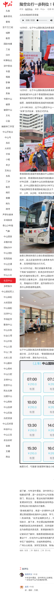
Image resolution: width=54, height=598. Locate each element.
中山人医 (8, 346)
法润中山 (8, 313)
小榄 (8, 159)
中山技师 (8, 407)
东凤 (8, 175)
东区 (8, 142)
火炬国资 (8, 302)
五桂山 (8, 170)
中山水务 (8, 330)
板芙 (8, 186)
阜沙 (8, 164)
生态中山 (8, 280)
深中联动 (8, 65)
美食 (8, 93)
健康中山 (8, 109)
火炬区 (8, 148)
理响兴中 (8, 247)
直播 (8, 87)
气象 (8, 230)
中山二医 (8, 352)
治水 (8, 54)
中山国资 (8, 236)
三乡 (8, 181)
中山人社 (8, 274)
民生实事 (8, 390)
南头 (8, 203)
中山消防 (8, 252)
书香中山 (8, 98)
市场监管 (8, 318)
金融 (8, 445)
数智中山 (8, 324)
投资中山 (8, 385)
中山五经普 (8, 423)
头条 (8, 10)
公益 (8, 120)
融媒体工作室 (8, 126)
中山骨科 (8, 368)
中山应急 (8, 412)
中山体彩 (8, 296)
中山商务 (8, 401)
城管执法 (8, 269)
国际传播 (8, 43)
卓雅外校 (8, 241)
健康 (8, 104)
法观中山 (8, 396)
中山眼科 (8, 363)
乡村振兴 (8, 285)
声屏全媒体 (8, 214)
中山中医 (8, 341)
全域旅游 (8, 219)
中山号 (8, 137)
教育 (8, 38)
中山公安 (8, 434)
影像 (8, 82)
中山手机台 (8, 131)
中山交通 (8, 263)
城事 (8, 32)
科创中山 (8, 429)
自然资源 (8, 418)
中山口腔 (8, 374)
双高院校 (8, 258)
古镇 (8, 153)
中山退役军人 (8, 291)
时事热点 (8, 60)
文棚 (8, 451)
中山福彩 (8, 307)
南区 (8, 192)
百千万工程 (8, 27)
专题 (8, 71)
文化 (8, 115)
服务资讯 (8, 16)
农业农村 (8, 440)
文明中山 (8, 379)
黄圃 (8, 197)
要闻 (8, 21)
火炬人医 (8, 357)
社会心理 (8, 335)
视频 (8, 76)
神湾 (8, 208)
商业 (8, 456)
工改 (8, 49)
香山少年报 (8, 225)
